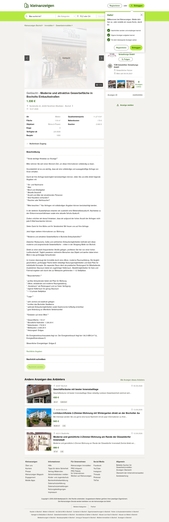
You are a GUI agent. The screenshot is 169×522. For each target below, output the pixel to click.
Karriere (28, 468)
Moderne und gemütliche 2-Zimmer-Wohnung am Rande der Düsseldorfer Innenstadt (92, 438)
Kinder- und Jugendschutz (58, 477)
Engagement (30, 477)
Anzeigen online (139, 84)
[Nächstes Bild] (101, 58)
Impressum (52, 492)
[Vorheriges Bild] (26, 58)
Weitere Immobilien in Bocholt (107, 517)
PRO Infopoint (76, 468)
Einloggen (136, 47)
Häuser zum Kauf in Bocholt (108, 514)
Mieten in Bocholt (48, 511)
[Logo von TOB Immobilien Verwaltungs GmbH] (113, 55)
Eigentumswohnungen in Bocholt (99, 511)
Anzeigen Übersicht (124, 470)
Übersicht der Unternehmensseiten (130, 473)
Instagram (97, 471)
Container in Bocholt (80, 511)
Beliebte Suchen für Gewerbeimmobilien (124, 466)
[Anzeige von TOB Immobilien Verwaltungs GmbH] (112, 84)
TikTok (96, 480)
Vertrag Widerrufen (55, 471)
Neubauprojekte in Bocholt (66, 517)
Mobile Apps (30, 480)
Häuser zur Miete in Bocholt (128, 514)
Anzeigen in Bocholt (124, 517)
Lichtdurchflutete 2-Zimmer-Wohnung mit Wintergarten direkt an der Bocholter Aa (96, 413)
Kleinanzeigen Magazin (34, 474)
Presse (28, 471)
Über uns (29, 465)
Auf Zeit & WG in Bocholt (64, 511)
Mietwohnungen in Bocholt (47, 517)
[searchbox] (42, 16)
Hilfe (50, 465)
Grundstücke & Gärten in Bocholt (87, 514)
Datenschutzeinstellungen (58, 486)
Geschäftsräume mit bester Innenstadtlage (75, 389)
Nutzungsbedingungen (57, 489)
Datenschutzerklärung (56, 483)
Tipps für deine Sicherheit (58, 468)
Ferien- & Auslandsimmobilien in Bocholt (125, 511)
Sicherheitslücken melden (58, 474)
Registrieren (121, 47)
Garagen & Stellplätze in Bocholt (42, 514)
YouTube (97, 468)
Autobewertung (122, 476)
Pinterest (97, 477)
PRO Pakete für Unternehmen (77, 472)
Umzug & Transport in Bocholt (86, 517)
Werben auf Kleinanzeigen (81, 476)
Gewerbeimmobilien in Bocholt (64, 514)
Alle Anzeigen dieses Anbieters (132, 380)
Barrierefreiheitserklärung (58, 480)
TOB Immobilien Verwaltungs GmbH (127, 53)
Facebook (97, 465)
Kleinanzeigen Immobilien (81, 465)
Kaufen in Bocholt (36, 511)
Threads (97, 474)
